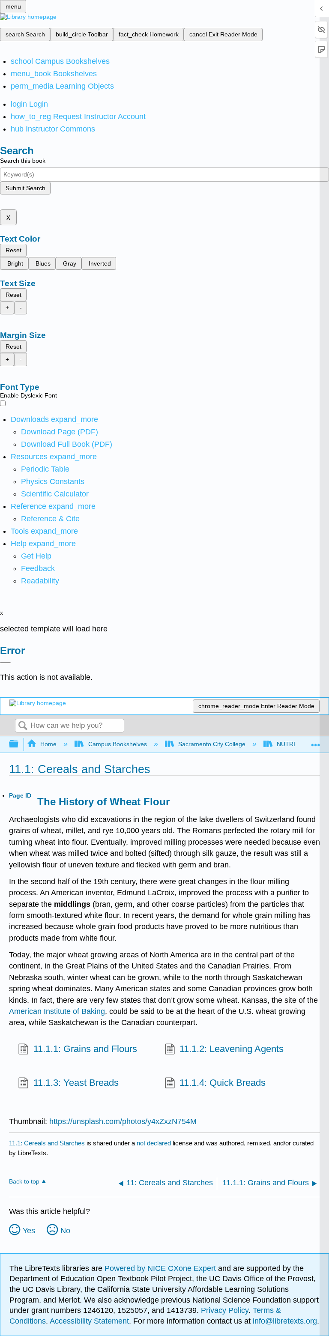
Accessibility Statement (89, 1321)
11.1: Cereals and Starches (47, 1143)
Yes (29, 1230)
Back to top (24, 1181)
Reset (13, 250)
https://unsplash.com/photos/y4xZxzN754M (123, 1121)
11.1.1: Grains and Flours (85, 1048)
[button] (38, 568)
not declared (155, 1143)
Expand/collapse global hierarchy (19, 744)
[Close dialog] (5, 662)
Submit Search (25, 188)
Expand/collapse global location (315, 741)
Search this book (22, 160)
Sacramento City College (211, 744)
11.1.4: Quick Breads (222, 1082)
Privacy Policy (224, 1310)
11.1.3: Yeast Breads (75, 1082)
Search (22, 726)
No (65, 1230)
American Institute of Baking (57, 1011)
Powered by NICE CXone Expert (161, 1268)
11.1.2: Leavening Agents (231, 1048)
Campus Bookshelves (117, 744)
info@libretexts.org (284, 1321)
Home (48, 744)
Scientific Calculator (55, 494)
